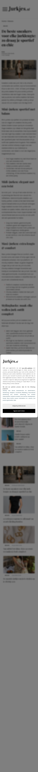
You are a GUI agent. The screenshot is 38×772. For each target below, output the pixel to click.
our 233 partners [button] (27, 368)
